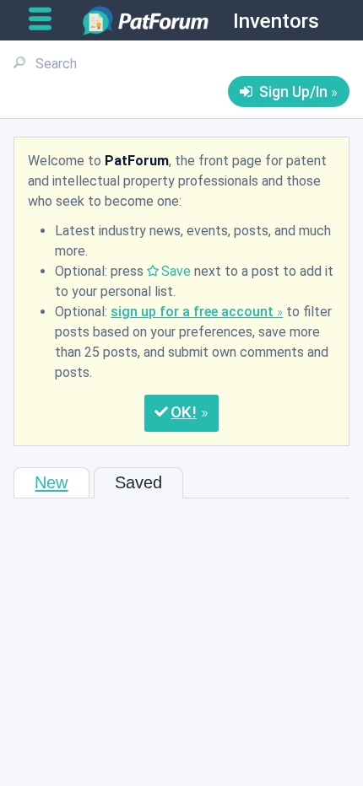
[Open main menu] (47, 19)
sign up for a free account (192, 312)
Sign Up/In (293, 91)
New (51, 482)
